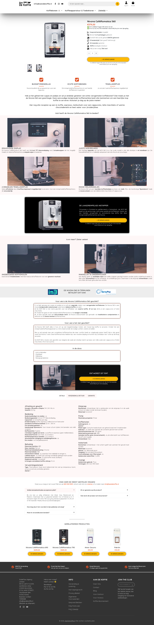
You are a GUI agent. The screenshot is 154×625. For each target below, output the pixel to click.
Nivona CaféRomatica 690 (37, 547)
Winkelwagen (133, 3)
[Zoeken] (117, 4)
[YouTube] (62, 4)
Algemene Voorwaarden (74, 598)
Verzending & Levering (74, 585)
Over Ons (97, 584)
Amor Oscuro (90, 547)
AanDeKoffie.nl (70, 621)
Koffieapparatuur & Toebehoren (79, 10)
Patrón (117, 547)
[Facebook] (55, 4)
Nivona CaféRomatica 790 (64, 547)
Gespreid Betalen (75, 602)
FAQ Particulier (74, 606)
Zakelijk (102, 10)
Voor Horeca (98, 598)
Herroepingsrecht (75, 590)
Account (126, 3)
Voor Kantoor (98, 594)
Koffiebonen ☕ (53, 10)
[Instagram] (59, 4)
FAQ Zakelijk (73, 609)
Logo (25, 4)
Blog (95, 591)
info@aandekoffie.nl (43, 4)
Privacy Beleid (74, 593)
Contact (96, 587)
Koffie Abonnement (100, 601)
